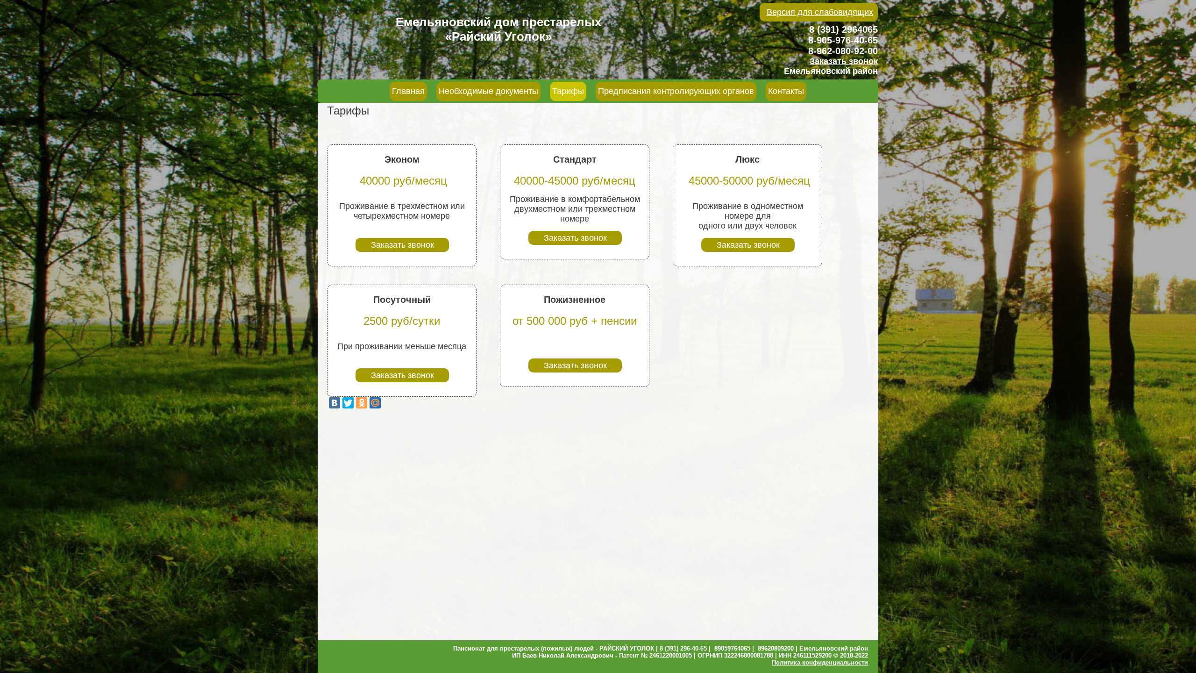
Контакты (786, 91)
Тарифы (568, 91)
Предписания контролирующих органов (676, 91)
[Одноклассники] (361, 402)
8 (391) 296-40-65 (683, 648)
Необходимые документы (488, 91)
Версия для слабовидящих (820, 12)
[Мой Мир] (375, 402)
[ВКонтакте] (334, 402)
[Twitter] (348, 402)
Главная (408, 91)
